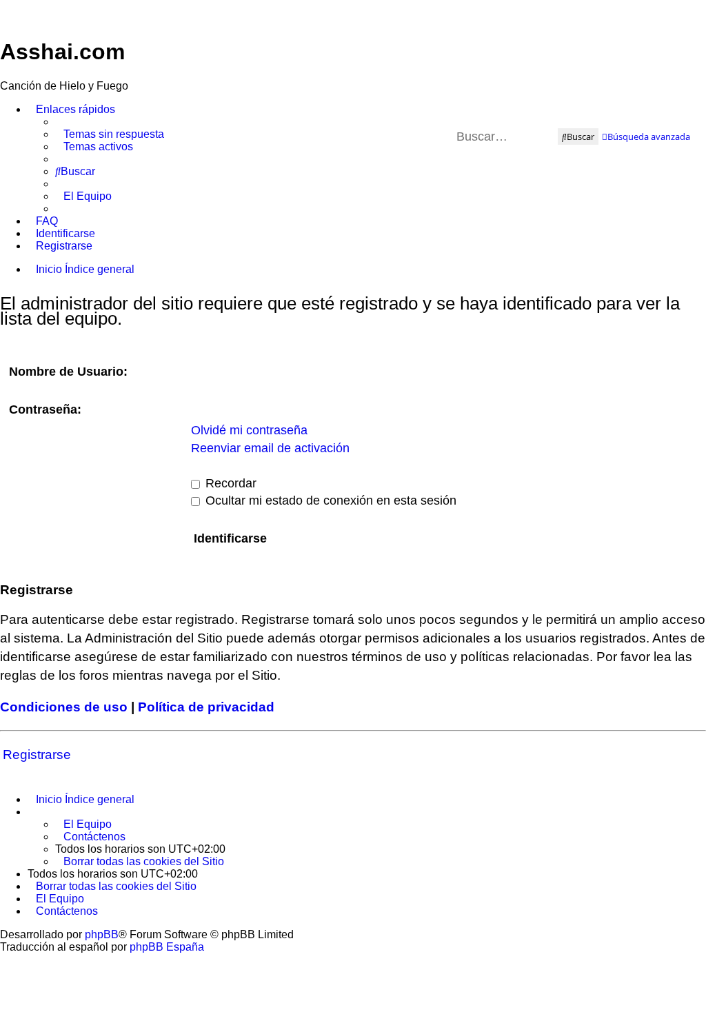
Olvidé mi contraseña (249, 430)
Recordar (229, 483)
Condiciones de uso (64, 707)
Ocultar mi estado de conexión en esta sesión (329, 500)
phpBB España (167, 947)
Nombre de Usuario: (68, 371)
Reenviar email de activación (270, 448)
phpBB (102, 934)
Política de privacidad (206, 707)
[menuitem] (109, 134)
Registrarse (37, 754)
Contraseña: (45, 409)
